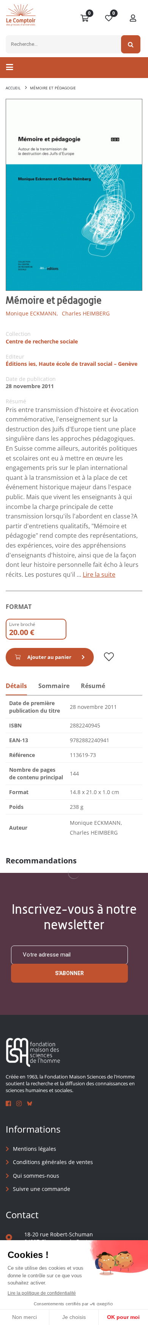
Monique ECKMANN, (32, 313)
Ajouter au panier (49, 657)
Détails (16, 686)
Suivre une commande (41, 1188)
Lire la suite (99, 574)
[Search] (130, 44)
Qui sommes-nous (36, 1175)
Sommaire (53, 686)
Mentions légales (34, 1148)
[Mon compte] (133, 18)
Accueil (13, 88)
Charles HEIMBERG (86, 313)
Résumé (93, 686)
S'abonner (69, 973)
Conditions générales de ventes (53, 1162)
